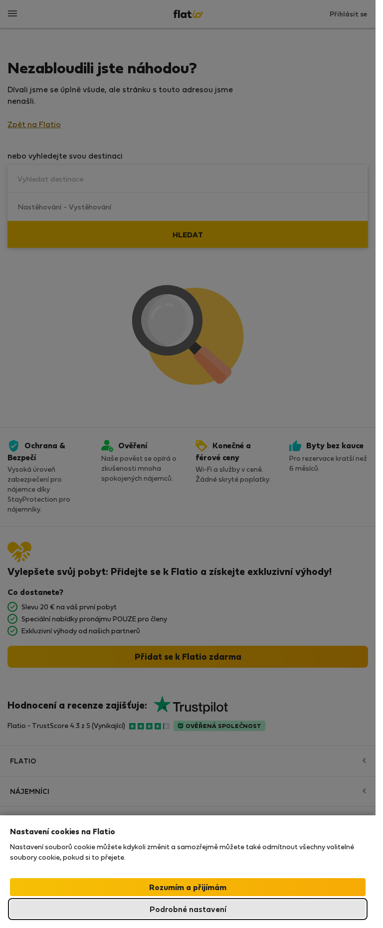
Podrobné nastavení (188, 909)
